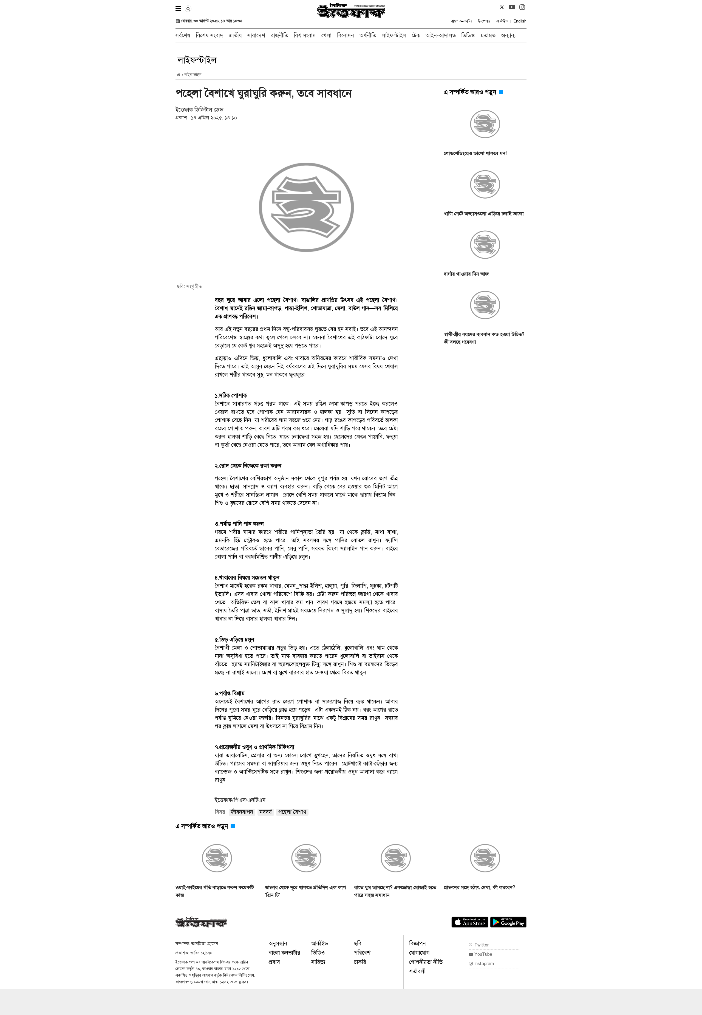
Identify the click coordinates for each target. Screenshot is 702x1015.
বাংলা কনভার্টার (461, 21)
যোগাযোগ (419, 952)
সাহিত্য (318, 962)
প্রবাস (274, 962)
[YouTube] (512, 7)
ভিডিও (468, 35)
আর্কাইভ (502, 21)
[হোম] (179, 75)
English (520, 21)
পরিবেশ (362, 952)
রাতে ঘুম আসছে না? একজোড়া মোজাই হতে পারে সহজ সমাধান (395, 891)
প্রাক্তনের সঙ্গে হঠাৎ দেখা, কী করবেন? (479, 887)
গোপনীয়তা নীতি (426, 962)
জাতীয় (235, 35)
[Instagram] (522, 7)
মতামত (488, 35)
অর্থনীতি (368, 35)
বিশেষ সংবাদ (209, 35)
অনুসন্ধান (278, 943)
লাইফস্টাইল (394, 35)
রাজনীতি (279, 35)
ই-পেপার (484, 21)
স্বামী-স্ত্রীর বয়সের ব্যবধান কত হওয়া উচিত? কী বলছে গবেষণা (484, 338)
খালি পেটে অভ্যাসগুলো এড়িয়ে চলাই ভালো (484, 214)
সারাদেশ (256, 35)
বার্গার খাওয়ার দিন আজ (466, 274)
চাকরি (360, 962)
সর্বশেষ (183, 35)
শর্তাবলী (417, 971)
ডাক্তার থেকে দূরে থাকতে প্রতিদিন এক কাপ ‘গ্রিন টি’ (305, 891)
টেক (416, 35)
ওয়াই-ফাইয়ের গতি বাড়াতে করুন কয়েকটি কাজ (215, 891)
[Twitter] (501, 7)
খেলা (326, 35)
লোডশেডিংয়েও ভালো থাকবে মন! (475, 153)
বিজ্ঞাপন (417, 943)
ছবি (357, 943)
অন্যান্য (508, 35)
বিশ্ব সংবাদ (305, 35)
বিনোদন (345, 35)
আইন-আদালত (441, 35)
